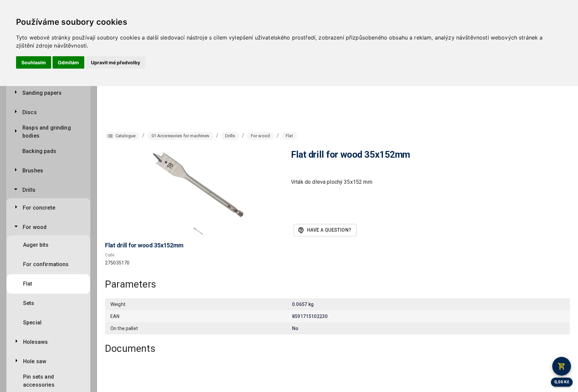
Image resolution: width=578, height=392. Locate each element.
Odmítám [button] (68, 62)
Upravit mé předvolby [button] (115, 62)
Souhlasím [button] (33, 62)
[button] (198, 231)
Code (109, 255)
